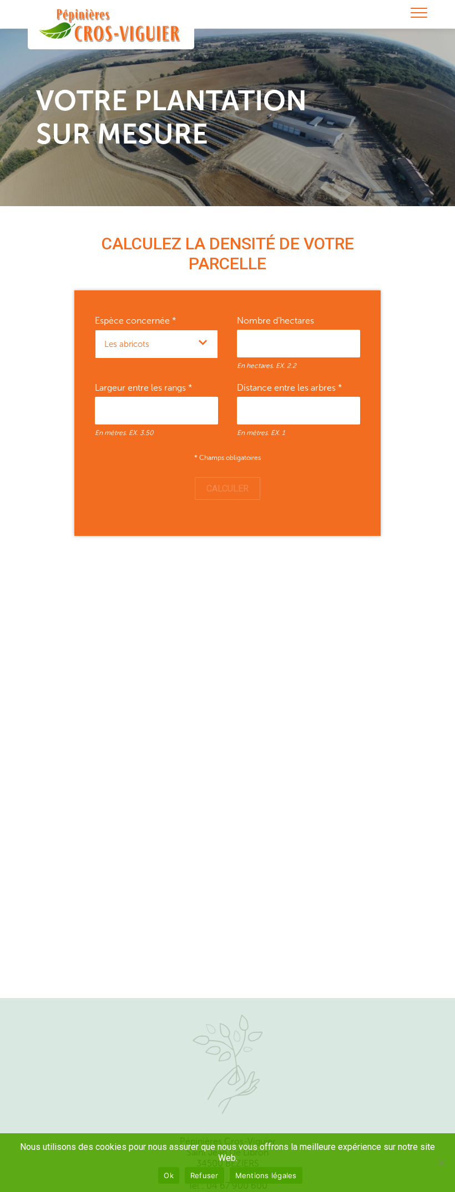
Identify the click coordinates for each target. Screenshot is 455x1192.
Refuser (204, 1175)
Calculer (227, 488)
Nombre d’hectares (275, 320)
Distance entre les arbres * (289, 387)
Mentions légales (266, 1175)
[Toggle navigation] (419, 13)
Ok (169, 1175)
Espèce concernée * (135, 320)
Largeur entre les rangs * (144, 387)
